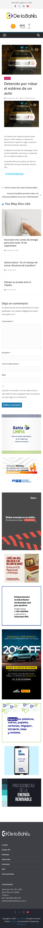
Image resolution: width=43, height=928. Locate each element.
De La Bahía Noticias (28, 98)
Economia (6, 864)
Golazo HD (6, 850)
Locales (7, 78)
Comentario (8, 321)
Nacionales (6, 859)
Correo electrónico (11, 364)
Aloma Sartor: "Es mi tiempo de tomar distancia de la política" (20, 264)
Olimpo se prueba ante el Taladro (17, 284)
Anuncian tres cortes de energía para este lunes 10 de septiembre (21, 242)
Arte (3, 869)
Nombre (6, 352)
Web (4, 375)
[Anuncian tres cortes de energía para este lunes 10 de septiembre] (21, 211)
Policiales (5, 854)
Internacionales (8, 874)
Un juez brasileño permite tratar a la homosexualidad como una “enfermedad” (20, 195)
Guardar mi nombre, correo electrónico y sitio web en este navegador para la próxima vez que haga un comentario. (21, 393)
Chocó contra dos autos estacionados (21, 187)
